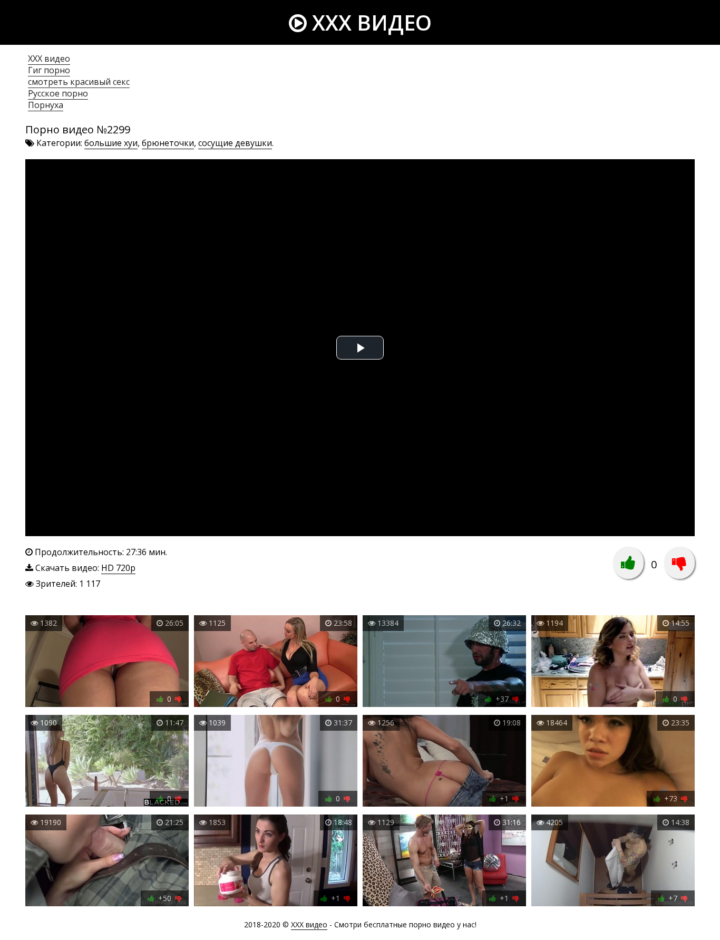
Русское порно (58, 93)
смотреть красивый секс (79, 82)
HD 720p (118, 568)
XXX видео (369, 22)
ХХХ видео (49, 58)
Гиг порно (49, 70)
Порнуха (45, 105)
